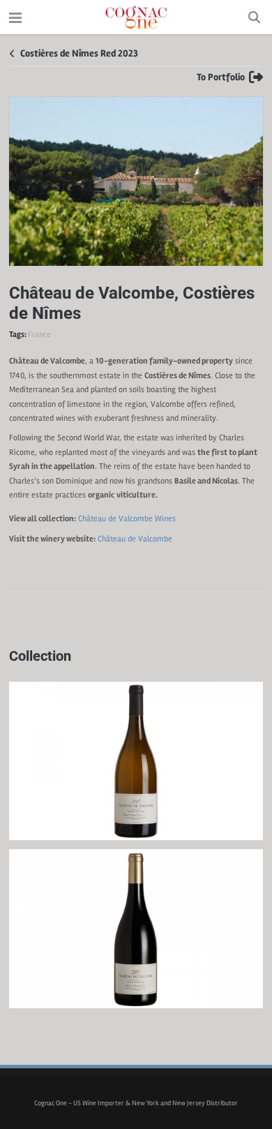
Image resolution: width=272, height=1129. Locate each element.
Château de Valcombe (127, 519)
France (39, 334)
